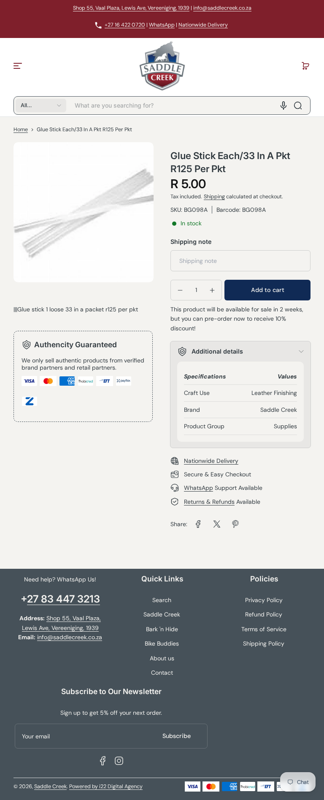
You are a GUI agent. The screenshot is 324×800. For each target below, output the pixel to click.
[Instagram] (119, 761)
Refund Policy (263, 614)
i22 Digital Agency (121, 786)
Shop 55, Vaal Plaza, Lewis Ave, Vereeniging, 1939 (131, 8)
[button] (305, 66)
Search (161, 600)
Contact (162, 672)
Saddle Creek (161, 614)
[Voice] (283, 105)
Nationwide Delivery (203, 25)
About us (162, 658)
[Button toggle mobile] (19, 66)
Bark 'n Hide (162, 629)
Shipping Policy (263, 643)
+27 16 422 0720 (125, 25)
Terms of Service (263, 629)
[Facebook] (103, 761)
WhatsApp (162, 25)
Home (21, 129)
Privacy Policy (264, 600)
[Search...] (298, 105)
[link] (198, 524)
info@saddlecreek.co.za (222, 8)
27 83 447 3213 (63, 599)
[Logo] (162, 66)
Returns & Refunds (209, 501)
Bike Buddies (162, 643)
